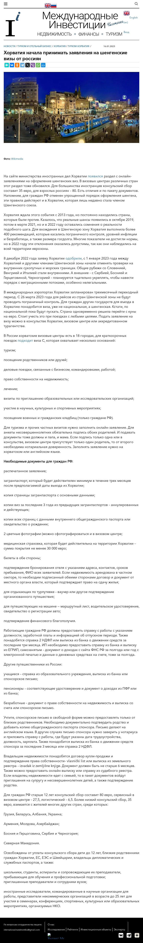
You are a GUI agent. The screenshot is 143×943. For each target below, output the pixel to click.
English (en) (131, 20)
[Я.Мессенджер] (6, 65)
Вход (126, 31)
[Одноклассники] (17, 65)
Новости (9, 46)
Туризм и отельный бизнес (34, 46)
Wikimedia (17, 158)
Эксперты (119, 929)
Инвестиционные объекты (96, 929)
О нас (51, 924)
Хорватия (60, 46)
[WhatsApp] (38, 65)
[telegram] (129, 935)
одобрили (74, 258)
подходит (25, 340)
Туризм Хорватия (78, 46)
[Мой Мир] (43, 65)
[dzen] (137, 935)
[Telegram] (22, 65)
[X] (27, 65)
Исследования (56, 929)
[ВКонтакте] (12, 65)
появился (95, 176)
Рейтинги (72, 929)
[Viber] (33, 65)
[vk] (121, 935)
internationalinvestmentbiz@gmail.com (22, 930)
